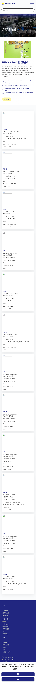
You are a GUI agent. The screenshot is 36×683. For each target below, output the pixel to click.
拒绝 (18, 679)
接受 (18, 674)
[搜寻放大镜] (33, 10)
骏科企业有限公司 (10, 3)
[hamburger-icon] (32, 4)
